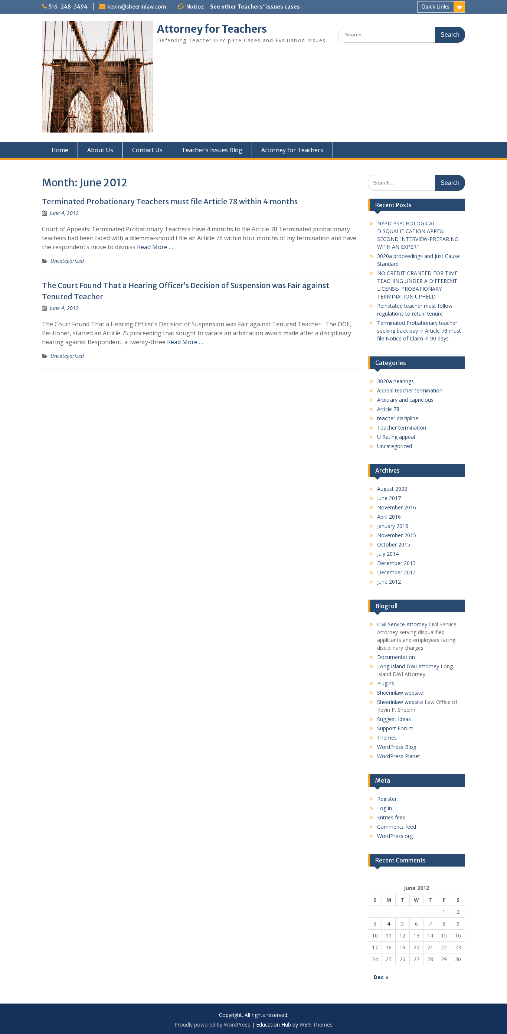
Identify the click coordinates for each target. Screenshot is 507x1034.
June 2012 (389, 581)
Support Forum (395, 728)
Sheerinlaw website (400, 692)
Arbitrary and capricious (405, 399)
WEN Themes (316, 1024)
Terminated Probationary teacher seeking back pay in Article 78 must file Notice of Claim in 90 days (419, 330)
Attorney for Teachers (212, 29)
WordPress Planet (398, 756)
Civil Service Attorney (402, 624)
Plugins (385, 683)
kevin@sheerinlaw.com (136, 6)
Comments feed (396, 826)
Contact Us (147, 150)
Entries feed (391, 817)
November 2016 (396, 507)
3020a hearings (395, 381)
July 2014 (388, 553)
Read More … (155, 247)
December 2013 (396, 563)
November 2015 (396, 535)
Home (60, 150)
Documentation (396, 656)
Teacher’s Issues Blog (211, 150)
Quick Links (435, 6)
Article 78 (388, 408)
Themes (387, 737)
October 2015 (393, 544)
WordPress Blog (396, 746)
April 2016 (389, 516)
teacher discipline (397, 418)
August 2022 (392, 488)
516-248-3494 (68, 6)
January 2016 (392, 525)
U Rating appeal (396, 436)
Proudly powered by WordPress (212, 1024)
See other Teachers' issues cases (255, 6)
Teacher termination (401, 427)
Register (387, 798)
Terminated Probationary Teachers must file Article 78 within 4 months (170, 201)
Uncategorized (67, 260)
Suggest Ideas (394, 719)
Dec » (381, 977)
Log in (384, 808)
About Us (100, 150)
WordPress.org (395, 835)
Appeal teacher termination (409, 390)
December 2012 (396, 572)
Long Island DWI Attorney (408, 666)
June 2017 (389, 498)
